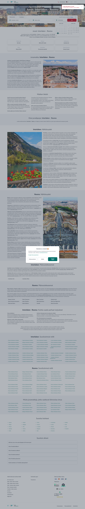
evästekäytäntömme (43, 252)
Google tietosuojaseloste (33, 254)
